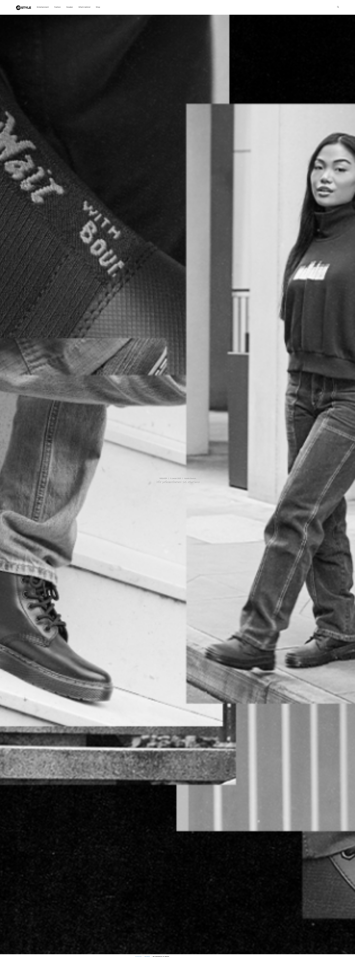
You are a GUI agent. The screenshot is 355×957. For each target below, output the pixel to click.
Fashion (57, 7)
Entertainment (43, 7)
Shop (98, 7)
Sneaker (69, 7)
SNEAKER (163, 478)
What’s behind (84, 7)
